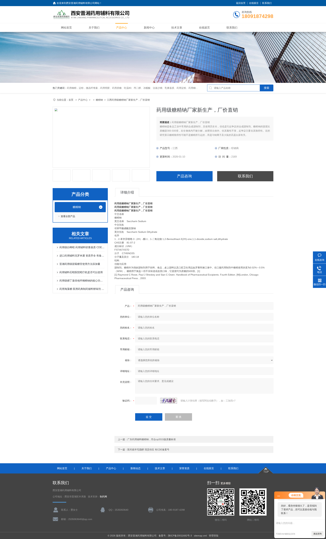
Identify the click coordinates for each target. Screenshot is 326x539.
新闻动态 (135, 468)
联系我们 (267, 3)
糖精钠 (99, 99)
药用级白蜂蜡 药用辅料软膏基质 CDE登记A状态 (81, 247)
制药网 (103, 496)
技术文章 (176, 27)
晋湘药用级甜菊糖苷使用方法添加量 (79, 263)
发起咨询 (317, 534)
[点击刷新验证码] (168, 401)
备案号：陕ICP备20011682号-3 (175, 535)
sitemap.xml (200, 535)
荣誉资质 (184, 468)
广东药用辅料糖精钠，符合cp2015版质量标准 (151, 439)
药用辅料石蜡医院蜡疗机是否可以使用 (81, 272)
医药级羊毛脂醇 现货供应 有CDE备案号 (148, 449)
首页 (71, 99)
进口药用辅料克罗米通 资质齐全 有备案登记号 (81, 255)
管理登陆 (213, 535)
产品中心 (121, 27)
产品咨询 (184, 176)
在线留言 (254, 3)
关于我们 (94, 27)
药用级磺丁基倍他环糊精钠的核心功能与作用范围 (81, 280)
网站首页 (66, 27)
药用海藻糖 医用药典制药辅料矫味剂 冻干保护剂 (81, 288)
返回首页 (241, 3)
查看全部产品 (68, 216)
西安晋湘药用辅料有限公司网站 (82, 3)
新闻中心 (149, 27)
